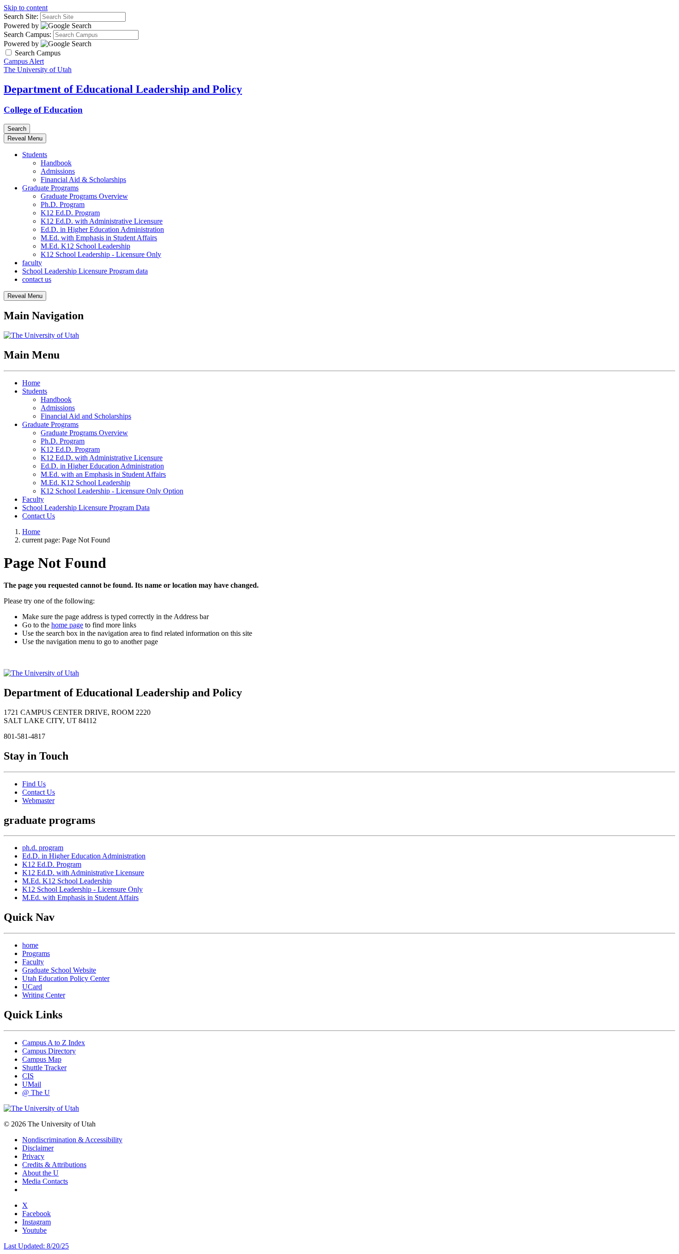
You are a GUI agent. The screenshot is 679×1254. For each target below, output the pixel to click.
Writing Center (43, 995)
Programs (36, 953)
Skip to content (26, 8)
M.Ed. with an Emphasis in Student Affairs (103, 474)
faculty (32, 263)
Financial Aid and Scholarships (86, 416)
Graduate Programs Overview (84, 196)
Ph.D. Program (63, 204)
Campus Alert (24, 61)
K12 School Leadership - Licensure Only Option (112, 491)
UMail (31, 1084)
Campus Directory (49, 1051)
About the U (40, 1173)
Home (31, 383)
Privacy (33, 1156)
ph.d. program (42, 848)
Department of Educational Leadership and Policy (123, 89)
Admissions (58, 171)
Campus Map (41, 1059)
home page (67, 625)
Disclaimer (38, 1148)
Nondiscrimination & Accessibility (72, 1140)
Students (34, 154)
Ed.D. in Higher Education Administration (102, 229)
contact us (36, 279)
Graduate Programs (50, 188)
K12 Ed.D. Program (70, 213)
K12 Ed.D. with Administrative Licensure (102, 221)
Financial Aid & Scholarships (83, 179)
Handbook (56, 163)
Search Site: (21, 16)
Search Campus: (27, 34)
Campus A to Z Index (53, 1043)
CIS (28, 1076)
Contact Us (38, 516)
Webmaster (38, 800)
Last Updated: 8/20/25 (36, 1246)
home (30, 945)
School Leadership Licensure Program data (85, 271)
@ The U (36, 1092)
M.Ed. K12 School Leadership (85, 246)
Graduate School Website (59, 970)
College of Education (43, 110)
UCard (32, 987)
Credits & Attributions (54, 1165)
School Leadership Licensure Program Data (86, 507)
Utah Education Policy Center (65, 978)
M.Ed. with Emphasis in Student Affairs (99, 238)
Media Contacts (45, 1181)
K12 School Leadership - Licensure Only (101, 254)
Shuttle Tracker (44, 1067)
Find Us (34, 784)
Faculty (33, 499)
